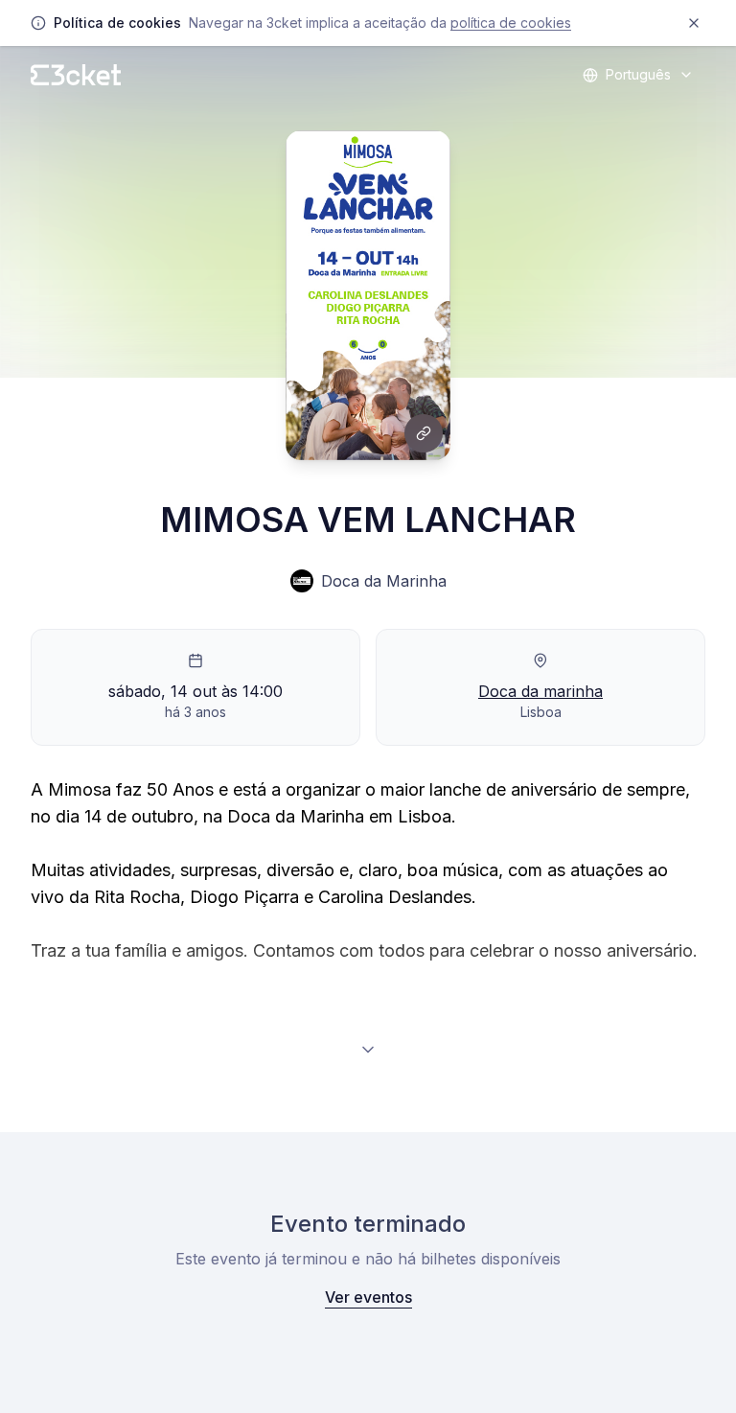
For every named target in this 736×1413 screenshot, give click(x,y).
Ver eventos (368, 1297)
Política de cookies (510, 22)
